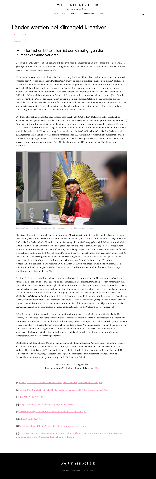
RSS (97, 368)
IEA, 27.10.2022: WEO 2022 (32, 397)
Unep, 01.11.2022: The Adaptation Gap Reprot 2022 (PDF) (46, 404)
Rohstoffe (75, 14)
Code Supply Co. (88, 470)
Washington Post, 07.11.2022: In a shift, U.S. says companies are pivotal (52, 426)
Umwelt (56, 14)
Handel (65, 14)
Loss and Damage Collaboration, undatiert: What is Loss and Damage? (52, 411)
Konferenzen (88, 14)
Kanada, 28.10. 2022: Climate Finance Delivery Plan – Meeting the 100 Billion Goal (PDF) (61, 382)
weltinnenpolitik (78, 5)
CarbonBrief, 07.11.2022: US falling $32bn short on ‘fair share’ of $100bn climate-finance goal (63, 390)
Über (101, 14)
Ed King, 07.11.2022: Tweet (31, 419)
